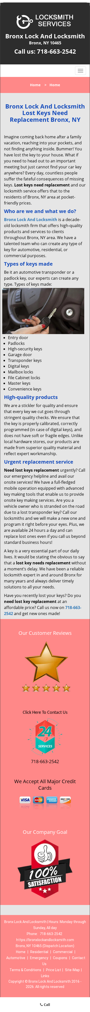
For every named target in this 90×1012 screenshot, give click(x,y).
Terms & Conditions (25, 970)
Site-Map (72, 970)
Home (35, 84)
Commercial (62, 952)
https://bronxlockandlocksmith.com (45, 940)
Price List (53, 970)
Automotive (15, 958)
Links (45, 976)
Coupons (60, 958)
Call (46, 1004)
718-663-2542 (56, 51)
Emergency (39, 958)
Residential (39, 952)
